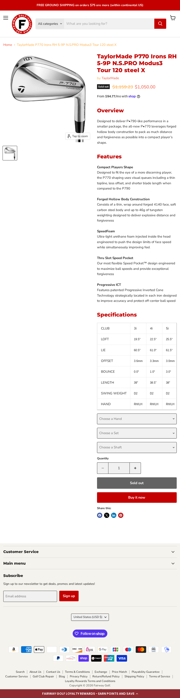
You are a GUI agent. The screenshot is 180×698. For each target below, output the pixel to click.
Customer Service (16, 676)
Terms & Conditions (77, 672)
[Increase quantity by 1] (135, 468)
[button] (90, 693)
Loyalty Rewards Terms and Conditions (90, 681)
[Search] (160, 24)
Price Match (119, 672)
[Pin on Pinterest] (120, 515)
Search (20, 672)
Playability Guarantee (146, 672)
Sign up (69, 596)
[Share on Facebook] (99, 515)
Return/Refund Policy (106, 676)
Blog (62, 676)
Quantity (103, 458)
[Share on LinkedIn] (113, 515)
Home (7, 45)
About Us (35, 672)
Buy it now (136, 497)
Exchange (101, 672)
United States (88, 617)
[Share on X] (106, 515)
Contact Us (53, 672)
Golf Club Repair (43, 676)
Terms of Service (159, 676)
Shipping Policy (134, 676)
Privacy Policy (79, 676)
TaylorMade (110, 78)
